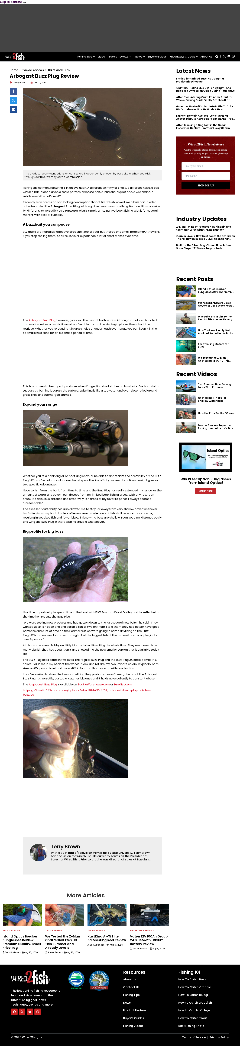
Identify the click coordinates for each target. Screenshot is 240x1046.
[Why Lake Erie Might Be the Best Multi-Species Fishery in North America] (186, 318)
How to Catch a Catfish (195, 1003)
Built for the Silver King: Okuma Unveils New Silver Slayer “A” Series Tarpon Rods (203, 246)
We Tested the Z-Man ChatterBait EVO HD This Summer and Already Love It (216, 360)
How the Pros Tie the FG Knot (216, 413)
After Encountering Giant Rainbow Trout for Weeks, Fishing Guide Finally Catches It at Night (204, 100)
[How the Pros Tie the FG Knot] (186, 413)
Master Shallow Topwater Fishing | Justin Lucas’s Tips (215, 427)
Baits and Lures (59, 70)
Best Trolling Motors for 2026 (213, 345)
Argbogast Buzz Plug (43, 684)
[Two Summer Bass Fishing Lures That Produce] (186, 386)
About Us (206, 56)
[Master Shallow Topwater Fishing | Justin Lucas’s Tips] (186, 427)
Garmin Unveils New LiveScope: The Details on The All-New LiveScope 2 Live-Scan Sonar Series (205, 239)
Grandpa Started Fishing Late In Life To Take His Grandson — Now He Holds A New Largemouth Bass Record (204, 109)
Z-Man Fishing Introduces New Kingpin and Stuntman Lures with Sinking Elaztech (203, 228)
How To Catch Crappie (194, 987)
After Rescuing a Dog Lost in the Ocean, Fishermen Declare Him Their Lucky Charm (203, 126)
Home (14, 70)
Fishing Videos (133, 1026)
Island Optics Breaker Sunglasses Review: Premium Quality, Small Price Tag (216, 292)
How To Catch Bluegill (193, 995)
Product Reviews (135, 1010)
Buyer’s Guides (157, 56)
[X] (22, 1012)
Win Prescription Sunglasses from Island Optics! (205, 481)
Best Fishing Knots (191, 1026)
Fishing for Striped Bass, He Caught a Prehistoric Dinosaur (200, 80)
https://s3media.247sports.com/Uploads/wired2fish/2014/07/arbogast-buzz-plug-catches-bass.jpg (87, 692)
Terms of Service (194, 1037)
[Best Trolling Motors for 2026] (186, 346)
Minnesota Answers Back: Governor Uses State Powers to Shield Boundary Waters (216, 306)
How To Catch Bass (192, 979)
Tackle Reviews (118, 56)
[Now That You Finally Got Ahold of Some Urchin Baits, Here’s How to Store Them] (186, 332)
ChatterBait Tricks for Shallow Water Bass (212, 399)
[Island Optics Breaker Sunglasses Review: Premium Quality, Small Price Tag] (186, 291)
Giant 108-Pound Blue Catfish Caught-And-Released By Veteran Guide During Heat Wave (205, 89)
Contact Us (131, 987)
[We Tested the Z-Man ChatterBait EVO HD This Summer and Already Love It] (186, 359)
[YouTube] (30, 1012)
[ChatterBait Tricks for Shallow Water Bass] (186, 399)
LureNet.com (123, 684)
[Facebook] (14, 1012)
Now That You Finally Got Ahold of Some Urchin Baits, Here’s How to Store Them (215, 333)
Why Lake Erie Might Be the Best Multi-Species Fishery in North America (216, 319)
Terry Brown (65, 846)
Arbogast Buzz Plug (42, 320)
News (138, 56)
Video (101, 56)
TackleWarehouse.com (94, 684)
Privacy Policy (219, 1037)
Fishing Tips (84, 56)
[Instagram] (37, 1012)
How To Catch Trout (192, 1018)
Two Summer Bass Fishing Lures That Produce (214, 385)
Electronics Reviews (142, 930)
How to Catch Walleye (194, 1010)
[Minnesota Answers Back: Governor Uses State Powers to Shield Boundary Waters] (186, 304)
